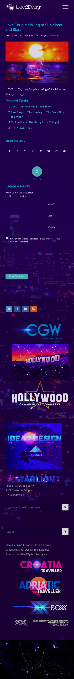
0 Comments (28, 35)
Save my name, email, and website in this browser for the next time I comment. (35, 240)
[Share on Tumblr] (41, 151)
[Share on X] (17, 151)
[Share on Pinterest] (25, 151)
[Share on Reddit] (56, 151)
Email (51, 215)
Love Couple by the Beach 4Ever (31, 106)
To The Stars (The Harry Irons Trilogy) (35, 122)
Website (51, 227)
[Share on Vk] (48, 151)
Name (51, 204)
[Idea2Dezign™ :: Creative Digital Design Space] (31, 7)
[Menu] (63, 7)
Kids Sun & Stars (21, 127)
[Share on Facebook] (9, 151)
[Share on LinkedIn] (33, 151)
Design (43, 35)
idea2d (55, 35)
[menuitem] (63, 7)
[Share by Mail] (64, 151)
